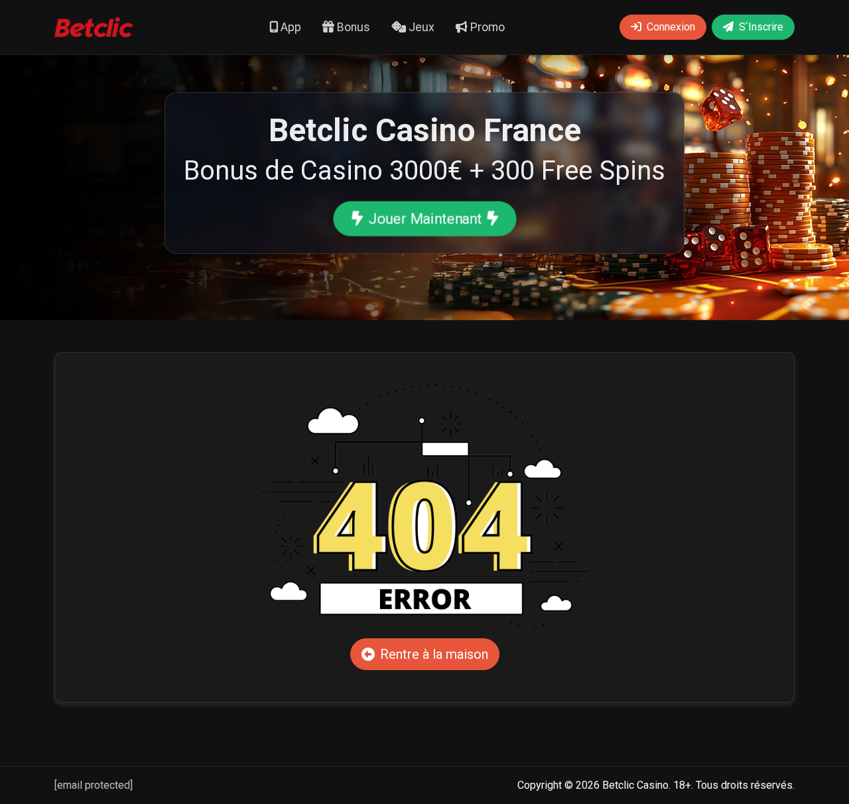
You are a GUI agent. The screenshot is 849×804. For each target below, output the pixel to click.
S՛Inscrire (761, 27)
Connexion (671, 27)
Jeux (420, 27)
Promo (486, 27)
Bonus (352, 27)
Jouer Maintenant (425, 218)
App (289, 27)
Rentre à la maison (434, 654)
